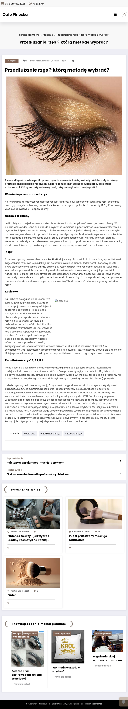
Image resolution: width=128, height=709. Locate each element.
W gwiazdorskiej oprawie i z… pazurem (78, 658)
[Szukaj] (124, 14)
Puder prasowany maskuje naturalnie (88, 538)
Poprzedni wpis (15, 458)
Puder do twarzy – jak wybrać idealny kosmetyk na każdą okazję (28, 538)
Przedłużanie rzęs (44, 61)
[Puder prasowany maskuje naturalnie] (95, 513)
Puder (12, 595)
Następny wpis (14, 470)
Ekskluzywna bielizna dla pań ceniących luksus (38, 474)
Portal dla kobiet (20, 531)
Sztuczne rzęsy (59, 61)
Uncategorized (33, 633)
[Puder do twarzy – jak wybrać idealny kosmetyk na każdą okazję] (33, 513)
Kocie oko (30, 61)
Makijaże (12, 61)
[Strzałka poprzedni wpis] (120, 461)
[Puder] (33, 572)
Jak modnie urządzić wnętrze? (36, 669)
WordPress (57, 698)
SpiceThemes (96, 698)
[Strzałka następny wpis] (120, 474)
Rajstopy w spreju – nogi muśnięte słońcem (35, 462)
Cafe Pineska (15, 14)
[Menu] (115, 15)
